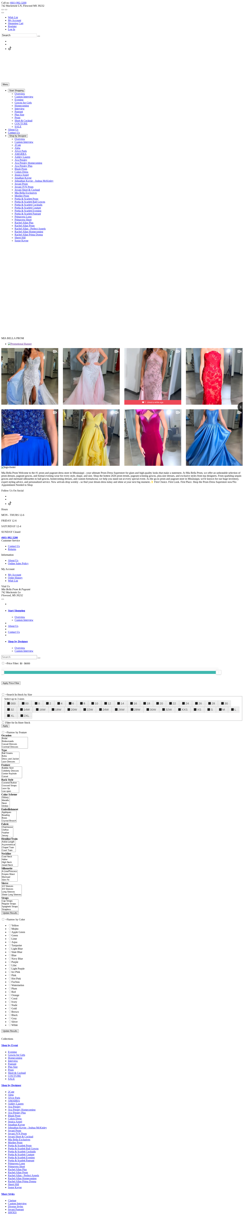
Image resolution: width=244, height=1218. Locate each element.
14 (122, 703)
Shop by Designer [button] (18, 641)
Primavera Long (16, 1163)
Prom (11, 1069)
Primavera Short (16, 1166)
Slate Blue (16, 952)
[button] (16, 90)
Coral (14, 998)
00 (27, 703)
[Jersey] (7, 835)
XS (199, 709)
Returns (12, 549)
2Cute (11, 1091)
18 (148, 703)
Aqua (14, 942)
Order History (15, 577)
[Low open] (10, 791)
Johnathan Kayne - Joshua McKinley (27, 1127)
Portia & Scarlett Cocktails (22, 1151)
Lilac (14, 965)
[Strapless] (9, 909)
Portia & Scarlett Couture (21, 1154)
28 (213, 703)
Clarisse (12, 1200)
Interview (13, 1060)
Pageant (12, 1063)
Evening (12, 1052)
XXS (185, 709)
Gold (14, 1008)
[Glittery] (5, 797)
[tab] (125, 610)
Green (14, 935)
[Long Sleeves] (11, 892)
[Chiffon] (7, 830)
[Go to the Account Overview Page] (2, 12)
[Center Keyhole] (11, 773)
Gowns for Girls (16, 1055)
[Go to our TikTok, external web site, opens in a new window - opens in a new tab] (9, 48)
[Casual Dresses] (14, 744)
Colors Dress (15, 1118)
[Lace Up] (10, 788)
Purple (14, 962)
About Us (13, 560)
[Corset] (11, 776)
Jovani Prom (14, 1130)
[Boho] (10, 756)
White (14, 1025)
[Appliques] (8, 812)
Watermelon (17, 985)
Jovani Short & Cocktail (20, 1136)
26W (121, 709)
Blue (13, 955)
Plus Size (13, 1066)
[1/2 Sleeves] (11, 886)
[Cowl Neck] (9, 856)
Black (14, 1015)
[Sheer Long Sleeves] (11, 894)
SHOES (12, 1212)
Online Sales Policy (18, 563)
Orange (15, 995)
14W (27, 709)
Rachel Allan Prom (18, 1172)
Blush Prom (14, 1115)
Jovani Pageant (16, 1209)
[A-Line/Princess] (9, 871)
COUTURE (14, 1075)
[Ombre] (5, 806)
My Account (14, 20)
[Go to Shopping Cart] (2, 9)
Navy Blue (17, 958)
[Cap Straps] (9, 901)
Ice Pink (15, 972)
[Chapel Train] (8, 847)
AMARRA (14, 1100)
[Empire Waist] (9, 874)
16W (42, 709)
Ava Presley (14, 1106)
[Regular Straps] (9, 903)
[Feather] (7, 832)
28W (137, 709)
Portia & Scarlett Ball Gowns (23, 1148)
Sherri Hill (13, 1184)
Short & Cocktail (17, 1072)
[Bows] (8, 818)
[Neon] (5, 803)
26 (200, 703)
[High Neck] (9, 862)
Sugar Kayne (15, 1187)
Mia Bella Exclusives (19, 1139)
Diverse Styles (15, 1206)
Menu (5, 84)
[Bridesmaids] (14, 741)
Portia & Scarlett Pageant (21, 1160)
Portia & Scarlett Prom (20, 1145)
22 (174, 703)
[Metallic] (5, 800)
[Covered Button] (10, 782)
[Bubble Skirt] (11, 768)
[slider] (218, 672)
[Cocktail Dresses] (14, 747)
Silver (14, 1021)
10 (96, 703)
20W (74, 709)
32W (169, 709)
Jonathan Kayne (16, 1124)
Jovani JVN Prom (17, 1133)
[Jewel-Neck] (9, 865)
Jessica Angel (15, 1121)
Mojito (14, 928)
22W (90, 709)
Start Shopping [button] (16, 610)
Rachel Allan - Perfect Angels (23, 1175)
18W (58, 709)
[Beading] (8, 815)
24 (187, 703)
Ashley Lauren (16, 1103)
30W (153, 709)
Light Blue (17, 948)
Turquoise (16, 945)
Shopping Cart (15, 23)
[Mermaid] (9, 877)
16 (135, 703)
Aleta (11, 1094)
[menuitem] (125, 17)
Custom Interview (17, 1203)
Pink (13, 975)
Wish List (13, 17)
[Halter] (9, 859)
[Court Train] (8, 850)
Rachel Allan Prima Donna (22, 1181)
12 (109, 703)
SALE (11, 1078)
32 (12, 709)
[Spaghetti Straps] (9, 906)
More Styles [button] (8, 1194)
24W (106, 709)
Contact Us (14, 546)
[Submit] (38, 36)
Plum (14, 988)
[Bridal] (14, 738)
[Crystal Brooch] (8, 820)
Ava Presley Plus (17, 1112)
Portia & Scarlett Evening (21, 1157)
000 (13, 703)
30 (226, 703)
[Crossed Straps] (10, 785)
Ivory (14, 1001)
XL (12, 715)
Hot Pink (16, 978)
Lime (14, 938)
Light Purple (18, 968)
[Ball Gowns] (10, 753)
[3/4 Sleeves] (11, 889)
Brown (15, 1011)
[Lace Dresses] (10, 761)
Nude (14, 1005)
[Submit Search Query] (39, 657)
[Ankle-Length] (8, 842)
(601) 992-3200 (18, 2)
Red (13, 991)
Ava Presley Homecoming (22, 1109)
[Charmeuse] (7, 827)
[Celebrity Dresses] (11, 771)
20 (161, 703)
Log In (11, 29)
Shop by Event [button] (9, 1045)
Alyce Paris (14, 1097)
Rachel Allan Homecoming (22, 1178)
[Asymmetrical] (8, 844)
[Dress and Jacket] (10, 759)
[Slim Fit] (9, 880)
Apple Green (18, 932)
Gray (14, 1018)
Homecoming (15, 1057)
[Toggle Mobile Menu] (2, 599)
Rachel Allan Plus (17, 1169)
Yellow (15, 925)
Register (12, 26)
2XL (26, 715)
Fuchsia (15, 981)
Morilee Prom (15, 1142)
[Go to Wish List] (6, 9)
